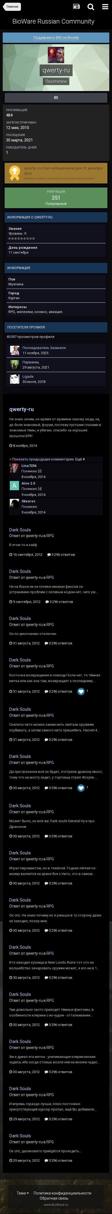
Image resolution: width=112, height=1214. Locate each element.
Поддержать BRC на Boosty (56, 37)
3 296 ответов (63, 555)
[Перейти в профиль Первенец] (14, 364)
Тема (22, 1193)
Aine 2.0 (28, 483)
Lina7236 (28, 466)
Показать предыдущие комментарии (48, 459)
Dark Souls (20, 529)
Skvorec (28, 501)
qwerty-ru (21, 409)
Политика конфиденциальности (62, 1193)
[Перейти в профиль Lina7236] (14, 468)
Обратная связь (54, 1198)
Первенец (31, 362)
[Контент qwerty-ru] (56, 98)
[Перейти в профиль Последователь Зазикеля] (14, 350)
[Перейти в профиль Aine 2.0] (14, 485)
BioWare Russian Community (53, 21)
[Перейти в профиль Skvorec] (14, 503)
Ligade (28, 376)
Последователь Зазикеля (44, 348)
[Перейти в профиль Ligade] (14, 379)
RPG (50, 536)
